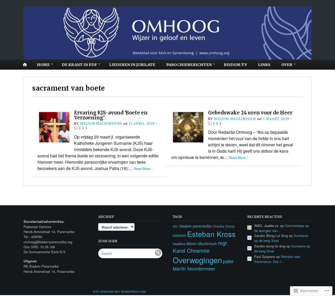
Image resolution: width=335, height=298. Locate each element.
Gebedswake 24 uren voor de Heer (250, 113)
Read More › (143, 168)
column (179, 235)
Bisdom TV (235, 64)
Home (43, 64)
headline (179, 243)
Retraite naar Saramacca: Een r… (277, 259)
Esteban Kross (211, 234)
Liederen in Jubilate (132, 64)
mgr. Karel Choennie (200, 246)
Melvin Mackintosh (101, 123)
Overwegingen (197, 259)
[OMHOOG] (167, 33)
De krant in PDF (79, 64)
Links (264, 64)
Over (286, 64)
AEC (175, 226)
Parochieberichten (189, 64)
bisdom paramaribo (196, 226)
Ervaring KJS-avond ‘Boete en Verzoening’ (111, 115)
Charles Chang (223, 226)
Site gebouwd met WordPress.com (119, 292)
